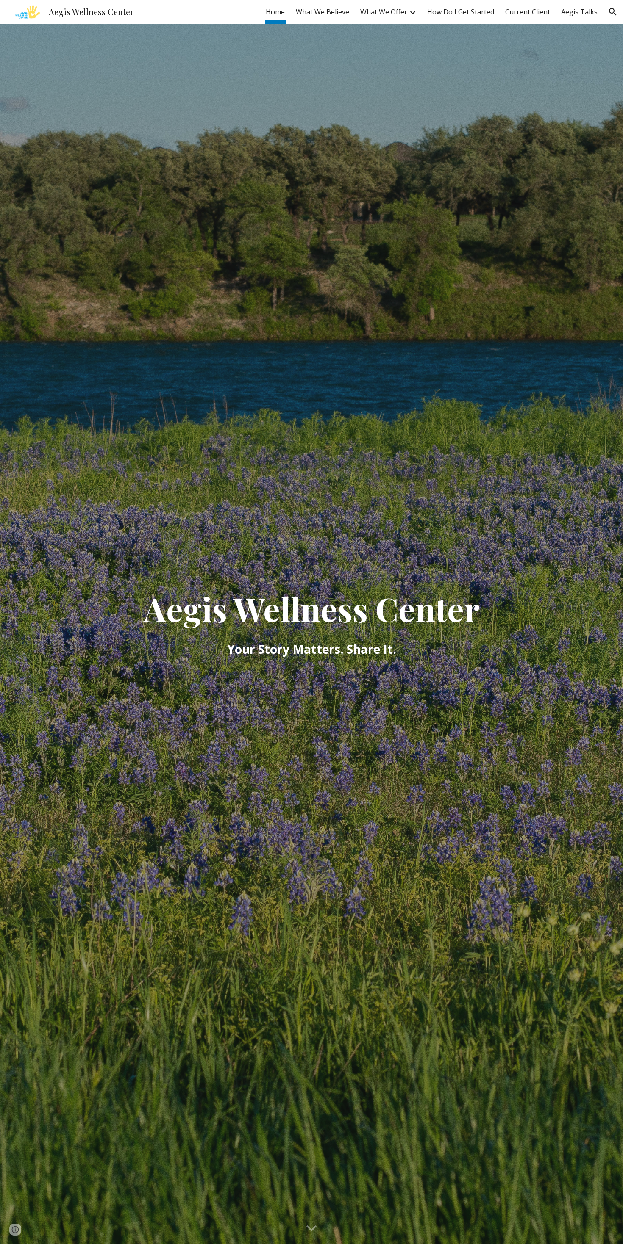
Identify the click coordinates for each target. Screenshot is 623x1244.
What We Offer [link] (383, 12)
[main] (311, 634)
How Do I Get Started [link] (460, 12)
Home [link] (275, 12)
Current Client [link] (527, 12)
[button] (613, 12)
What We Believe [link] (322, 12)
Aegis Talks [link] (579, 12)
